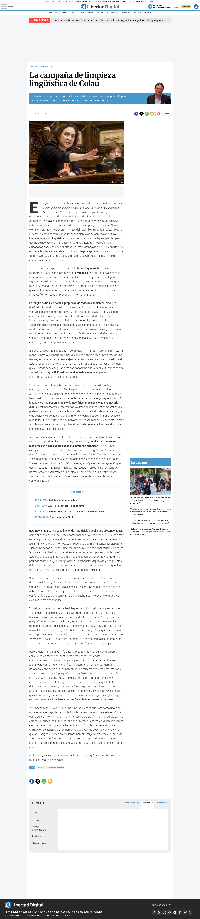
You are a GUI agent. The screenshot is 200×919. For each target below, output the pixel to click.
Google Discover (175, 912)
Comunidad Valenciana (106, 13)
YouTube (169, 912)
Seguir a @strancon (56, 67)
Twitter (159, 912)
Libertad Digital (78, 905)
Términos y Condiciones (46, 911)
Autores (98, 911)
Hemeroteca (39, 843)
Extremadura (124, 13)
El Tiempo (38, 820)
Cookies (65, 911)
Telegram (185, 912)
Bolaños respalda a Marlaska (101, 1)
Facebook (154, 912)
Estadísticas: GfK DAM (32, 915)
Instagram (164, 912)
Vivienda (131, 1)
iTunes (190, 912)
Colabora (186, 6)
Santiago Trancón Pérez (42, 67)
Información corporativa (18, 911)
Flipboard (180, 912)
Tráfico (36, 813)
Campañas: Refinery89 (13, 915)
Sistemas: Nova (65, 915)
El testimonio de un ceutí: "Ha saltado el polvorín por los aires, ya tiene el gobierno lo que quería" (107, 20)
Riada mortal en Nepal (119, 1)
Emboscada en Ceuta (63, 1)
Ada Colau (40, 768)
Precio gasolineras (39, 828)
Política (147, 13)
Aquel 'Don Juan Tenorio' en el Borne (59, 506)
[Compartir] (136, 114)
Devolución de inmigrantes (81, 1)
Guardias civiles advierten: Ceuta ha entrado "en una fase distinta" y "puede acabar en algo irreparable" (150, 500)
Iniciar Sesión (196, 6)
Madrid (64, 13)
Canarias (73, 13)
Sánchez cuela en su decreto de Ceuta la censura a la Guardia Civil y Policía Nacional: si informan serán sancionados (150, 512)
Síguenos (165, 114)
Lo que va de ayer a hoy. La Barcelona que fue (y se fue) (69, 511)
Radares (37, 836)
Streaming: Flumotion (49, 915)
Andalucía (53, 13)
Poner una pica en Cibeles (55, 517)
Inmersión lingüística (55, 768)
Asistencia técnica (82, 911)
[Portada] (99, 6)
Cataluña (137, 13)
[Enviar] (147, 114)
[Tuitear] (141, 114)
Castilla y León (86, 13)
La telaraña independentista (56, 500)
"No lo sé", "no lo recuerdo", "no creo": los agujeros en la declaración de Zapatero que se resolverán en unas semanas (150, 531)
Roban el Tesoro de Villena (145, 1)
